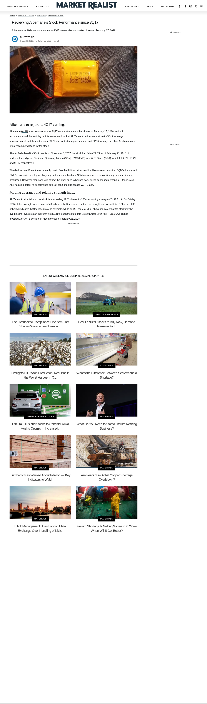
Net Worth (167, 6)
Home (12, 15)
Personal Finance (17, 6)
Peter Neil (29, 37)
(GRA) (107, 158)
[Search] (180, 6)
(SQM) (67, 158)
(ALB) (24, 131)
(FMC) (81, 158)
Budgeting (42, 6)
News (150, 6)
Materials (41, 15)
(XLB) (113, 214)
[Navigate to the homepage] (87, 6)
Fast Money (132, 6)
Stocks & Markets (26, 15)
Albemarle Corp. (55, 15)
